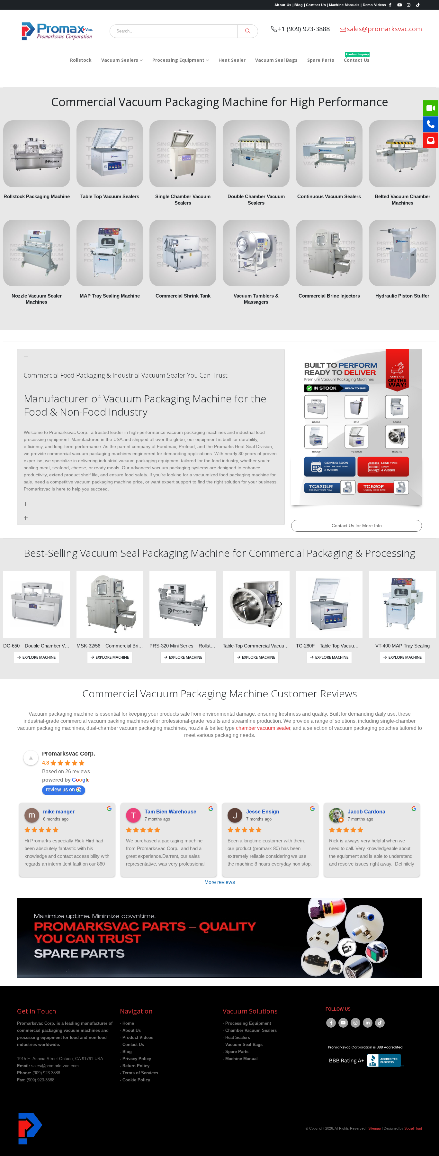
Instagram (355, 1023)
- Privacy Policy (135, 1059)
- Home (127, 1023)
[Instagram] (409, 5)
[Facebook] (390, 5)
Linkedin (367, 1023)
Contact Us (357, 57)
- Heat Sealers (236, 1037)
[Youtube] (399, 5)
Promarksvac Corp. (68, 753)
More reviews (219, 882)
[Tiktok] (418, 5)
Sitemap (374, 1128)
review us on (60, 789)
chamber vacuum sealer (263, 728)
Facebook (331, 1023)
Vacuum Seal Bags (276, 60)
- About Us (130, 1030)
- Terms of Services (139, 1073)
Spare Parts (320, 60)
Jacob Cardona (366, 811)
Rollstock (81, 60)
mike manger (59, 811)
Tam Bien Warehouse (170, 811)
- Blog (126, 1052)
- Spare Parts (235, 1052)
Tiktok (380, 1023)
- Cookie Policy (135, 1080)
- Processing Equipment (247, 1023)
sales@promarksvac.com (384, 28)
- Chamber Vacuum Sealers (250, 1030)
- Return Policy (134, 1066)
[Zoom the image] (219, 901)
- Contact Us (132, 1044)
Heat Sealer (232, 60)
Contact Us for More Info (357, 525)
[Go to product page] (36, 604)
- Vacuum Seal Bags (243, 1044)
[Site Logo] (57, 31)
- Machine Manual (240, 1059)
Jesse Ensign (262, 811)
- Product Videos (136, 1037)
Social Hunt (413, 1128)
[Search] (248, 31)
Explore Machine (39, 657)
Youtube (343, 1023)
